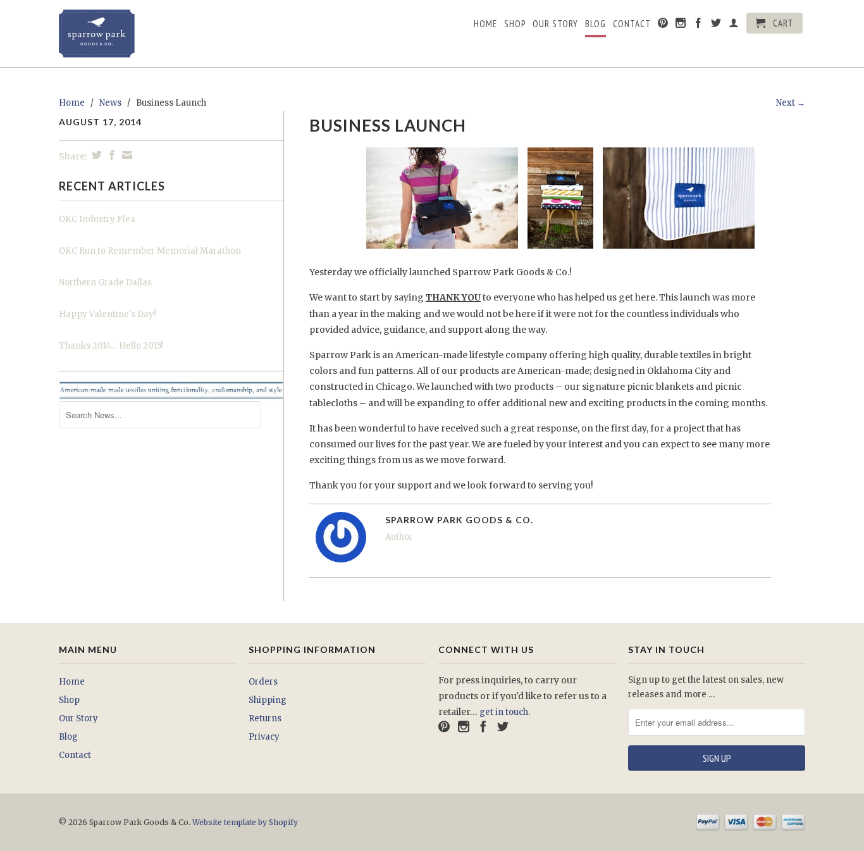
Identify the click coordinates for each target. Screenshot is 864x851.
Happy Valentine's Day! (107, 314)
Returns (265, 718)
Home (485, 24)
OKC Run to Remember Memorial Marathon (150, 250)
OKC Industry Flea (97, 219)
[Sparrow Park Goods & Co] (147, 33)
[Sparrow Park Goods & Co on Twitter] (716, 25)
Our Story (555, 24)
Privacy (264, 736)
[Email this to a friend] (125, 155)
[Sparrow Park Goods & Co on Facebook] (698, 25)
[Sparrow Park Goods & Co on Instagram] (681, 25)
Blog (595, 24)
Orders (263, 681)
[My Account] (734, 25)
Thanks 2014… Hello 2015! (111, 345)
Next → (790, 102)
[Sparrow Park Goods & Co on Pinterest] (663, 25)
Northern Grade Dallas (105, 282)
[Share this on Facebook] (110, 155)
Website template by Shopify (245, 822)
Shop (515, 24)
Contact (632, 24)
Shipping (268, 700)
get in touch (503, 712)
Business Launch (387, 125)
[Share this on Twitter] (95, 155)
